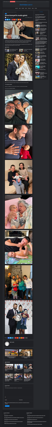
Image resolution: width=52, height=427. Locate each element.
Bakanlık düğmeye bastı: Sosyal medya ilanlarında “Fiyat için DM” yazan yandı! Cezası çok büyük (28, 370)
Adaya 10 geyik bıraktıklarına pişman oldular (43, 77)
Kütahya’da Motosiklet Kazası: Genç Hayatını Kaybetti (43, 49)
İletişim (36, 8)
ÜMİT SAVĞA (7, 17)
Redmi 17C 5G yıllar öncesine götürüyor (43, 59)
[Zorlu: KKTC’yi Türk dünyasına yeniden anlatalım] (37, 67)
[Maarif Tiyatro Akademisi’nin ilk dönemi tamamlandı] (37, 73)
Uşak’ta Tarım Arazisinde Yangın (42, 52)
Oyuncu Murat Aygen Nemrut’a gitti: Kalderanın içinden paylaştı (8, 380)
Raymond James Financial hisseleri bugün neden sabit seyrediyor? (23, 1)
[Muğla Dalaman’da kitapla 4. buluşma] (9, 366)
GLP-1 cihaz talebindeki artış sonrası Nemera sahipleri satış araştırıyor (40, 17)
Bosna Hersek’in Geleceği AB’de (39, 14)
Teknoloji (29, 8)
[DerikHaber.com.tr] (26, 5)
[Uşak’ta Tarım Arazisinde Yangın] (37, 53)
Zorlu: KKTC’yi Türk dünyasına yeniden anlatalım (42, 67)
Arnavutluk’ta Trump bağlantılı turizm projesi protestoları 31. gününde (43, 38)
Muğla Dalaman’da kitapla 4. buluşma (9, 370)
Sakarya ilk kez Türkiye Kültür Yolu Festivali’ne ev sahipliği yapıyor (43, 29)
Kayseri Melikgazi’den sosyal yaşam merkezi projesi (43, 56)
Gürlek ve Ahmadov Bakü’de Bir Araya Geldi (43, 25)
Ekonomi (23, 8)
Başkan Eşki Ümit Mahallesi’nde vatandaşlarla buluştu (18, 380)
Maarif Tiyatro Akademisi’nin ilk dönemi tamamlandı (43, 73)
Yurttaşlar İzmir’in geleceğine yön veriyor (43, 63)
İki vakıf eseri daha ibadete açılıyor (18, 370)
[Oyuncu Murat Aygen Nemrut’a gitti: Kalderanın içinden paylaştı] (9, 376)
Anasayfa (16, 8)
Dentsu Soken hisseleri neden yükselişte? (41, 35)
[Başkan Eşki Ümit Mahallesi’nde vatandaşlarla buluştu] (18, 376)
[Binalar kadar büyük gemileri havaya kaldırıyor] (37, 33)
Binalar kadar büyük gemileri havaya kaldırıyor (43, 33)
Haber (20, 8)
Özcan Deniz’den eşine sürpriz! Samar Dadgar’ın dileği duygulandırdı (27, 380)
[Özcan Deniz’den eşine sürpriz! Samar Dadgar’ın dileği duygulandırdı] (28, 376)
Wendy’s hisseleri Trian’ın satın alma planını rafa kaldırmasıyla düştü (40, 46)
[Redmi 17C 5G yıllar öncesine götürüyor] (37, 60)
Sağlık (26, 8)
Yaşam (33, 8)
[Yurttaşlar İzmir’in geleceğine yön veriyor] (21, 50)
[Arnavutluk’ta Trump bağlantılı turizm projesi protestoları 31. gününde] (37, 38)
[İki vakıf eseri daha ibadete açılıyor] (18, 366)
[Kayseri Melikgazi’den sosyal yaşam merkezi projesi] (7, 50)
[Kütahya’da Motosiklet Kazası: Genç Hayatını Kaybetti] (37, 49)
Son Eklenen (41, 11)
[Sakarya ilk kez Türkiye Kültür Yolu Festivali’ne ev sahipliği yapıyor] (37, 29)
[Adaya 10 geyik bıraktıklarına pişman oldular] (37, 77)
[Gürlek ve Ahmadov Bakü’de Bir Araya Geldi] (37, 26)
